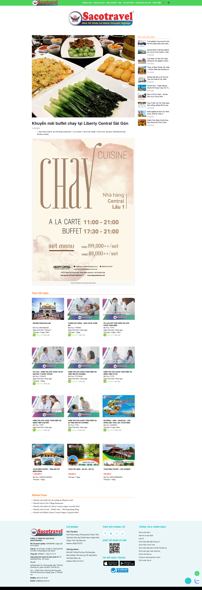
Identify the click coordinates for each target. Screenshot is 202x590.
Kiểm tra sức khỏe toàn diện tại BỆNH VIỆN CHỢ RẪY (47, 421)
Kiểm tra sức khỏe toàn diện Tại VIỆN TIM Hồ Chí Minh (82, 373)
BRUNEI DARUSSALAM (42, 323)
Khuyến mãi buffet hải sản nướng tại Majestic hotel (53, 500)
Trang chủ (87, 3)
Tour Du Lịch (99, 3)
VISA (120, 3)
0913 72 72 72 (51, 554)
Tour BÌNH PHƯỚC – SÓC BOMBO (117, 469)
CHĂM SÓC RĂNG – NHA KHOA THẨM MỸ (82, 324)
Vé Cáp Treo (128, 3)
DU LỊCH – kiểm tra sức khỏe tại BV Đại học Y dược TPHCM (48, 373)
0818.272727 (77, 543)
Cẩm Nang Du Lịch (143, 3)
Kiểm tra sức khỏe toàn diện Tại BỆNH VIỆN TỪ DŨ (118, 373)
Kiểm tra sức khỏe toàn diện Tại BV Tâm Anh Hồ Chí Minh (82, 421)
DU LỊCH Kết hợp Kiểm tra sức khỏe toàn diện (116, 324)
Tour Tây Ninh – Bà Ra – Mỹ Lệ (81, 469)
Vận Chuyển (111, 3)
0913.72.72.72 (42, 578)
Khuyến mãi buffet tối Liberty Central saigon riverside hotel (56, 506)
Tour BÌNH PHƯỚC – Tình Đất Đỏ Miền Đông (46, 470)
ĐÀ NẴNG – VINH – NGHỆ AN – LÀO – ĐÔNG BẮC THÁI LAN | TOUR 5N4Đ (118, 421)
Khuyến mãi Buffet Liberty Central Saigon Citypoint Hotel (56, 512)
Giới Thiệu (157, 3)
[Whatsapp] (197, 573)
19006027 (41, 554)
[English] (163, 2)
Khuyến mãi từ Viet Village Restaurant (48, 503)
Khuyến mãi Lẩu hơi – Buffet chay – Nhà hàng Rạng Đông (56, 509)
